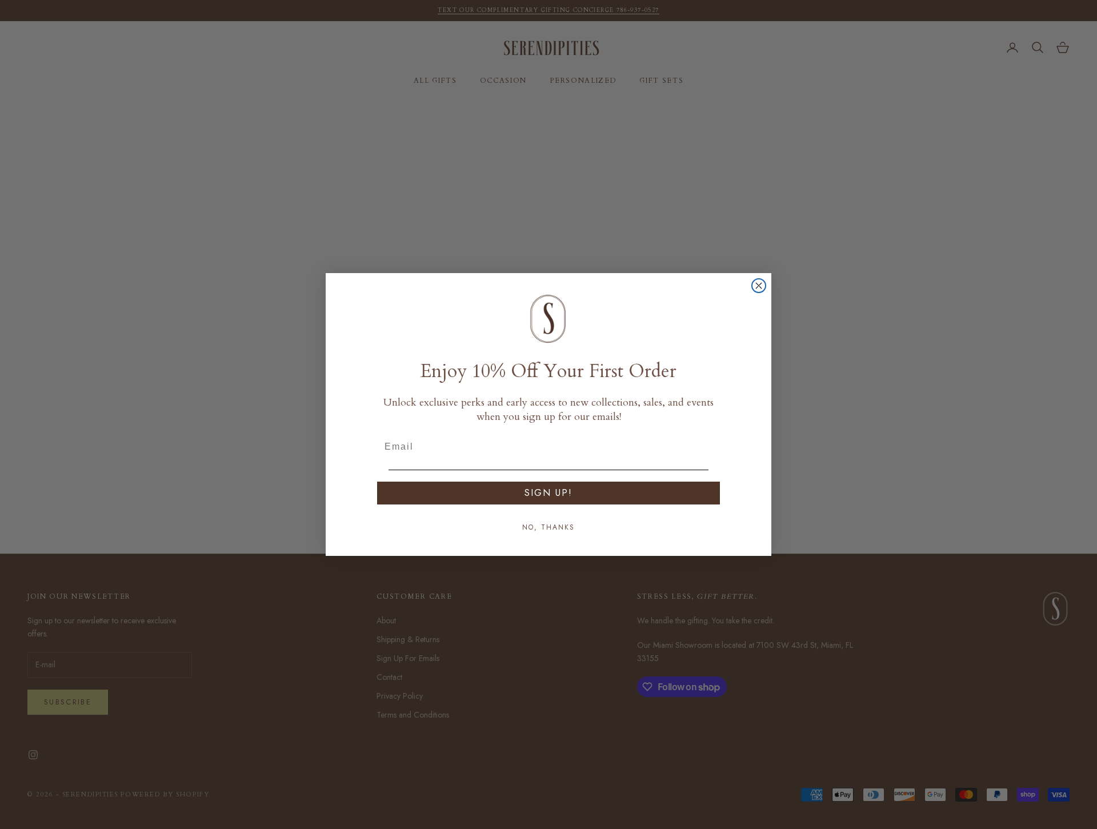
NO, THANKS (548, 527)
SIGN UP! (548, 492)
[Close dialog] (759, 286)
